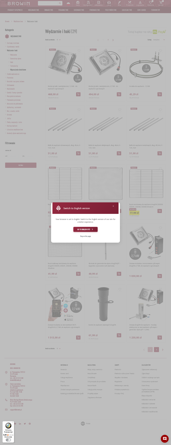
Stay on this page (85, 236)
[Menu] (12, 422)
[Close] (113, 206)
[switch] (8, 439)
